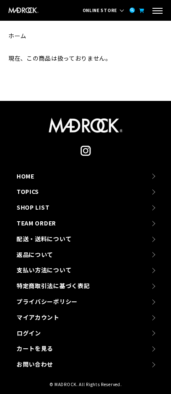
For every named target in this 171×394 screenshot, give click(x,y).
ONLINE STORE (100, 10)
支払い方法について (44, 270)
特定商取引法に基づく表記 (53, 285)
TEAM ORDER (36, 223)
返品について (35, 254)
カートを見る (35, 348)
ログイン (29, 333)
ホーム (17, 36)
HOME (25, 176)
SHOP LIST (33, 207)
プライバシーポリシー (47, 301)
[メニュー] (157, 11)
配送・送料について (44, 239)
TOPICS (28, 191)
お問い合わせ (35, 364)
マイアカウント (38, 317)
